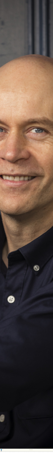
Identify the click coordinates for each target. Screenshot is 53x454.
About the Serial (31, 449)
